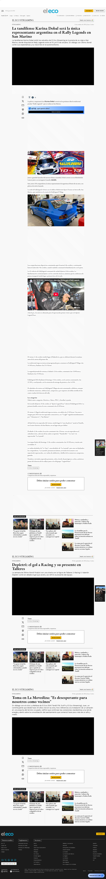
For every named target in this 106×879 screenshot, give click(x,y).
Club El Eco (96, 15)
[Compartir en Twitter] (23, 101)
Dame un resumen (56, 111)
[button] (29, 97)
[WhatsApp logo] (8, 861)
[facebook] (23, 109)
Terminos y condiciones (100, 870)
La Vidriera (16, 15)
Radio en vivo (87, 15)
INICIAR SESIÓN (56, 484)
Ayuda (84, 870)
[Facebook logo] (12, 861)
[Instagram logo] (15, 861)
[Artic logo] (4, 870)
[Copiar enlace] (23, 117)
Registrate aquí (61, 487)
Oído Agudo (22, 15)
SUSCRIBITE (89, 10)
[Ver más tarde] (23, 97)
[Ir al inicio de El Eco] (50, 10)
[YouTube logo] (2, 861)
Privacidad (90, 870)
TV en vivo (79, 15)
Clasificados (61, 15)
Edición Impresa (70, 15)
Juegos (103, 15)
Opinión (28, 15)
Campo (11, 15)
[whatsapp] (23, 113)
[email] (23, 105)
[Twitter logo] (5, 861)
